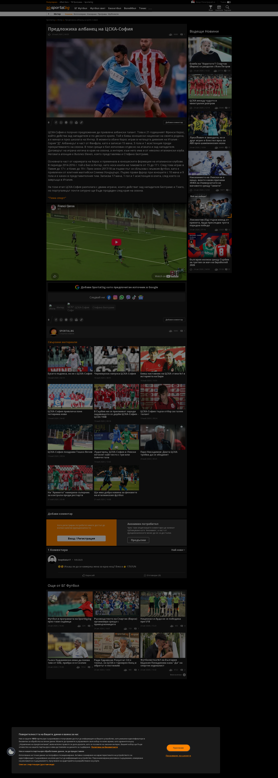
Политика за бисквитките (104, 747)
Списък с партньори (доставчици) (36, 764)
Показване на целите (178, 755)
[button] (11, 751)
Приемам (178, 747)
